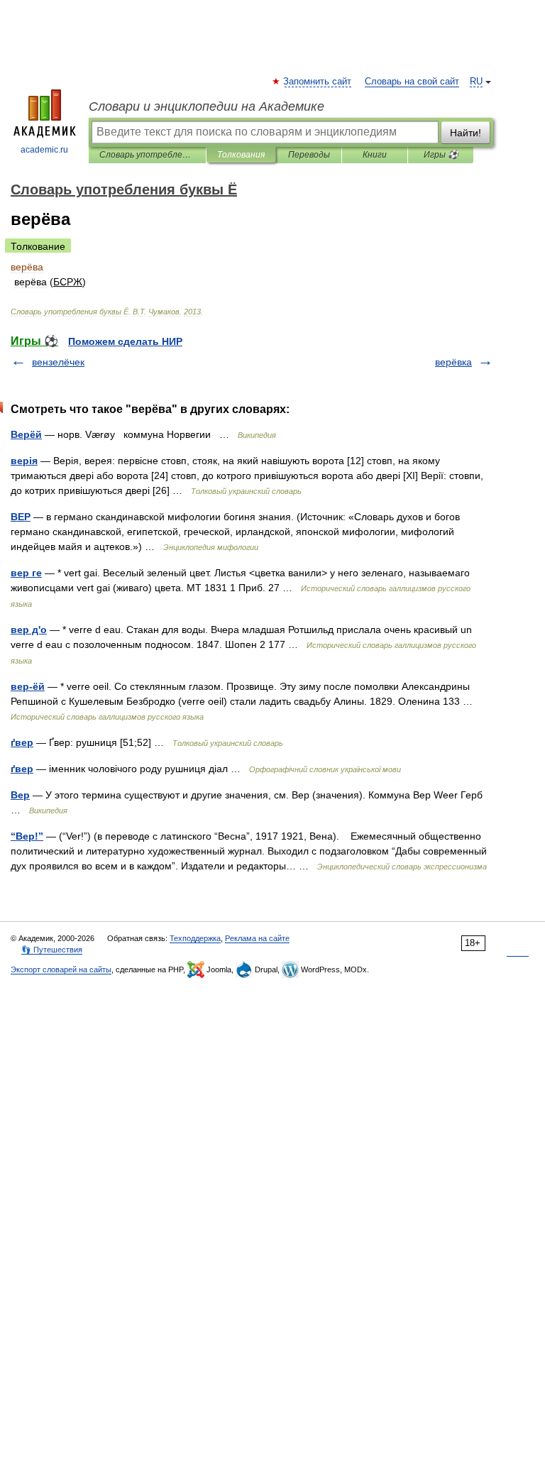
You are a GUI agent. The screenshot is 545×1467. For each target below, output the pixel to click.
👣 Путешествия (51, 949)
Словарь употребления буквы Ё (147, 155)
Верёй (26, 434)
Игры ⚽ (441, 155)
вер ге (26, 572)
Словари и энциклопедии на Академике (206, 106)
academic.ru (44, 150)
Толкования (241, 155)
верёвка (453, 362)
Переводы (309, 155)
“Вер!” (27, 836)
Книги (375, 155)
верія (24, 460)
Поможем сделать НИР (125, 341)
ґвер (22, 742)
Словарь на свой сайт (412, 82)
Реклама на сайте (257, 938)
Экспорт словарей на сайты (61, 969)
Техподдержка (195, 938)
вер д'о (29, 629)
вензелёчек (58, 362)
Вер (20, 795)
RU (476, 82)
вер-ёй (28, 686)
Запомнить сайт (318, 82)
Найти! (465, 132)
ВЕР (21, 516)
